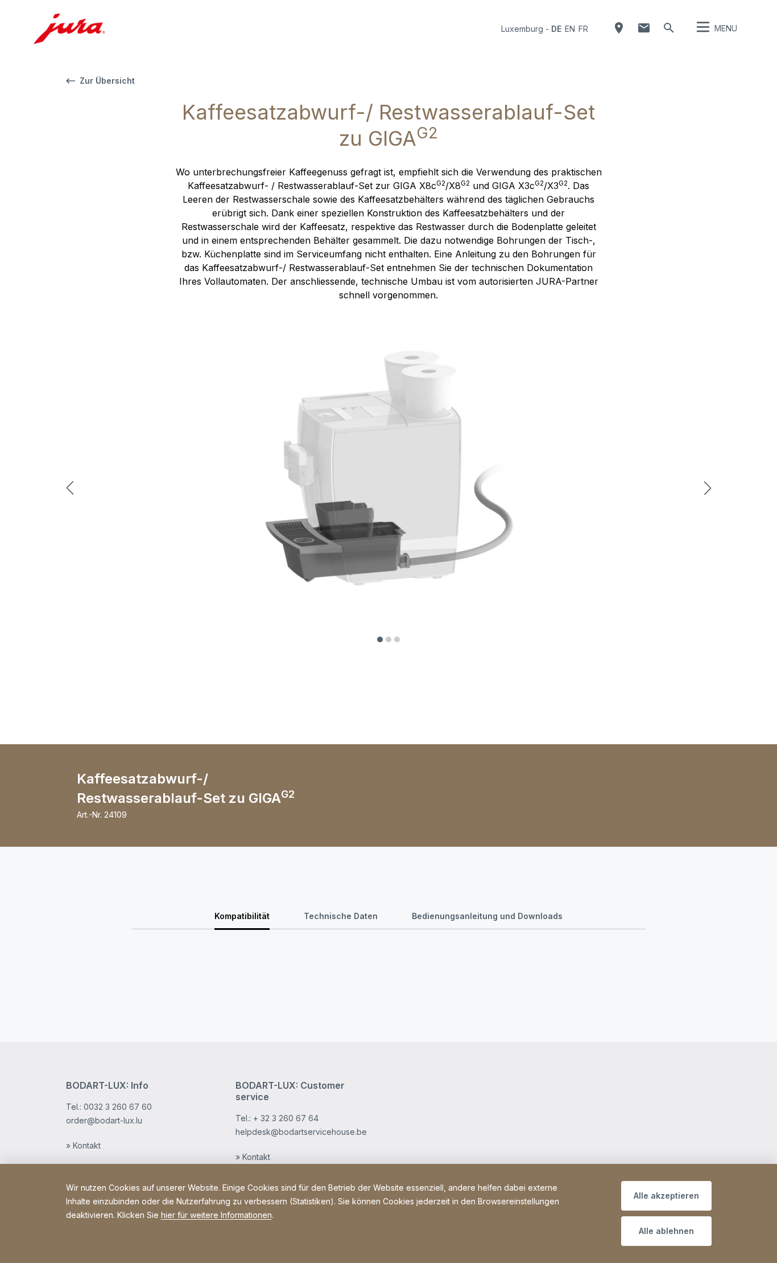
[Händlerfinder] (619, 28)
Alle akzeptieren (666, 1195)
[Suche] (669, 28)
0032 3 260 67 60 (118, 1107)
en (570, 29)
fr (583, 29)
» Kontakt (83, 1145)
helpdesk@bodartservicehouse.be (301, 1132)
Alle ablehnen (666, 1231)
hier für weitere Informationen (216, 1215)
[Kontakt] (644, 28)
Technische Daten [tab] (341, 916)
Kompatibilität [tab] (242, 916)
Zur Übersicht (107, 80)
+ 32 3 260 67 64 (286, 1118)
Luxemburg (522, 29)
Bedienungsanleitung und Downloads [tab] (487, 916)
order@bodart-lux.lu (104, 1120)
